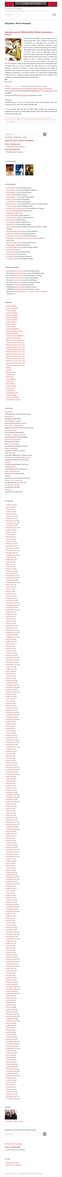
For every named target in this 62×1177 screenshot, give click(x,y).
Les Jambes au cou (12, 197)
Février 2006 (10, 1064)
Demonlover (10, 224)
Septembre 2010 (11, 938)
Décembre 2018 (11, 712)
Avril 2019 (9, 703)
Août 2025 (9, 530)
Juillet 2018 (10, 724)
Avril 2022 (9, 621)
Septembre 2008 (11, 993)
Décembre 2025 (11, 520)
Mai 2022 (9, 619)
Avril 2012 (9, 895)
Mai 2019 (9, 701)
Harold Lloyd (10, 374)
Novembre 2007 (11, 1016)
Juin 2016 (9, 781)
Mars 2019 (9, 705)
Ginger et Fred (18, 282)
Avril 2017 (9, 758)
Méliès (8, 367)
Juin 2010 (9, 945)
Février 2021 (10, 653)
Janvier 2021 (10, 655)
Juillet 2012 (10, 888)
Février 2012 (10, 900)
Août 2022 (9, 612)
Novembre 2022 (11, 605)
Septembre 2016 (11, 774)
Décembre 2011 (11, 904)
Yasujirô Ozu (10, 390)
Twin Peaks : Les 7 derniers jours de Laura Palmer (22, 238)
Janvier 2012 (10, 902)
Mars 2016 (9, 788)
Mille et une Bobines (11, 448)
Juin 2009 (9, 973)
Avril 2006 (9, 1060)
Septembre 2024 (11, 555)
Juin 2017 (9, 753)
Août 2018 (9, 721)
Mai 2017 (9, 756)
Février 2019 (10, 708)
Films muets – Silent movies (14, 425)
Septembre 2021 (11, 637)
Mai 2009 (9, 975)
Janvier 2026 (10, 518)
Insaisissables (10, 192)
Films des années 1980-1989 (15, 358)
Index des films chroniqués (13, 1144)
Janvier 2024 (10, 573)
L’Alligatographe (10, 466)
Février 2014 (10, 845)
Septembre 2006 (11, 1048)
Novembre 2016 (11, 769)
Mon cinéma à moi (11, 430)
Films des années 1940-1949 (15, 349)
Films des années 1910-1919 (15, 342)
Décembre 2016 (11, 767)
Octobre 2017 (10, 744)
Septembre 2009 (11, 966)
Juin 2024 (9, 562)
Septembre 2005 (11, 1075)
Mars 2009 (9, 980)
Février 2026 (10, 516)
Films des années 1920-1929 (15, 345)
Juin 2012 (9, 890)
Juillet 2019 (10, 696)
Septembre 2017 (11, 747)
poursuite (45, 119)
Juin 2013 (9, 863)
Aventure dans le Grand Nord (15, 208)
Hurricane (9, 254)
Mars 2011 (9, 925)
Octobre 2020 (10, 662)
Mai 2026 (9, 509)
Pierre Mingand (27, 88)
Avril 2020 (9, 676)
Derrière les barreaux (13, 233)
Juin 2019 (9, 699)
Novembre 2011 (11, 906)
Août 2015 (9, 804)
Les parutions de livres (13, 399)
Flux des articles (13, 1162)
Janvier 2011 (10, 929)
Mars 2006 (9, 1062)
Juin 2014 (9, 836)
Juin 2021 (9, 644)
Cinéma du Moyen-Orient (14, 331)
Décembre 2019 (11, 685)
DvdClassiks (8, 412)
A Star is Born (10, 188)
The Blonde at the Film (12, 485)
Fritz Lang (9, 377)
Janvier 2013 (10, 874)
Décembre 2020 (11, 657)
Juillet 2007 (10, 1025)
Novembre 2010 (11, 934)
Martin (8, 271)
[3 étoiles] (16, 86)
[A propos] (26, 1114)
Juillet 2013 (9, 861)
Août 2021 (9, 639)
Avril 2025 (9, 539)
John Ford (9, 381)
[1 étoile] (12, 86)
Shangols (8, 462)
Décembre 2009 (11, 959)
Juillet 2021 (10, 642)
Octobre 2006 (10, 1046)
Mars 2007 (9, 1034)
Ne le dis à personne (20, 273)
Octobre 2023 (10, 580)
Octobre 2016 (10, 772)
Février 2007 (10, 1037)
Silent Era (8, 489)
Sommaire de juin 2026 (13, 249)
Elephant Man (11, 245)
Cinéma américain (12, 308)
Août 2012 (9, 886)
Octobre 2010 (10, 936)
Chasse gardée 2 (11, 204)
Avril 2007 (9, 1032)
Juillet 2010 (10, 943)
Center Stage (10, 252)
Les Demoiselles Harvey (14, 247)
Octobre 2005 (10, 1073)
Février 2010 (10, 954)
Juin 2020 (9, 671)
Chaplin (8, 370)
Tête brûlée (10, 215)
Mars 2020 (9, 678)
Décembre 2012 (11, 877)
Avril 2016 (9, 785)
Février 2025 (10, 543)
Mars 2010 (9, 952)
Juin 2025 (9, 534)
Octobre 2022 (10, 607)
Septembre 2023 (11, 582)
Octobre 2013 (10, 854)
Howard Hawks (11, 386)
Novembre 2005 (11, 1071)
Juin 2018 (9, 726)
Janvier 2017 (10, 765)
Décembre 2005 (11, 1069)
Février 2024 (10, 571)
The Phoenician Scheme (14, 231)
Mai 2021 (9, 646)
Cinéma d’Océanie (12, 333)
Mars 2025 (9, 541)
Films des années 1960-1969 (15, 354)
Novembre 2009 (11, 961)
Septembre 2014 (11, 829)
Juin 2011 (9, 918)
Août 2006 (9, 1050)
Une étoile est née (12, 190)
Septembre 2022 (11, 610)
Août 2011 (9, 913)
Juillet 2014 (10, 833)
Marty (8, 220)
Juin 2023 (9, 589)
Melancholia (20, 289)
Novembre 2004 (11, 1098)
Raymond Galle (38, 88)
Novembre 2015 (11, 797)
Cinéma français (26, 118)
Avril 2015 (9, 813)
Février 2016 (10, 790)
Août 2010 (9, 941)
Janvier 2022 (10, 628)
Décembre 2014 (11, 822)
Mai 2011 (9, 920)
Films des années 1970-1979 (15, 356)
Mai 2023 (9, 591)
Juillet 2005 (10, 1080)
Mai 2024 (9, 564)
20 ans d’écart (18, 278)
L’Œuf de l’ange (11, 206)
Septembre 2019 (11, 692)
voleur (54, 119)
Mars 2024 (9, 568)
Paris (32, 119)
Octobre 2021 (10, 635)
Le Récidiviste (10, 201)
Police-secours (11, 199)
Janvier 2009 (10, 984)
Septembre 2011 (11, 911)
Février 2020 (10, 680)
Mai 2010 (9, 948)
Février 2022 (10, 626)
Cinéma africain (11, 306)
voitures (50, 119)
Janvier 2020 (10, 683)
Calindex (7, 476)
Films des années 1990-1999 (15, 361)
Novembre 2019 (11, 687)
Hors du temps (11, 211)
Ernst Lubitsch (11, 379)
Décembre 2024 (11, 548)
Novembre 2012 (11, 879)
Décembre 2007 (11, 1014)
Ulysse (8, 195)
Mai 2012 (9, 893)
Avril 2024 (9, 566)
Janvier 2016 (10, 792)
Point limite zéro (18, 275)
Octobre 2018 (10, 717)
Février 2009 (10, 982)
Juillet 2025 (10, 532)
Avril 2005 (9, 1087)
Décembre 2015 (11, 795)
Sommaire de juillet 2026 (14, 213)
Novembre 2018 (11, 715)
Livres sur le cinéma (12, 397)
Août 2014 (9, 831)
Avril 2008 (9, 1005)
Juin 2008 (9, 1000)
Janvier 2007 (10, 1039)
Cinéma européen (12, 319)
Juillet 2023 (10, 587)
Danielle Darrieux (16, 88)
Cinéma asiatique (11, 313)
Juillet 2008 (10, 998)
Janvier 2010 (10, 957)
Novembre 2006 (11, 1044)
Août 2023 (9, 584)
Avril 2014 (9, 840)
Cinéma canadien (11, 317)
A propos (9, 1121)
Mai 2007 (9, 1030)
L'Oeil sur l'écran (13, 8)
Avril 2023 (9, 594)
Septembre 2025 (11, 527)
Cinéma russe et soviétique (15, 335)
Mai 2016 (9, 783)
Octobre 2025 (10, 525)
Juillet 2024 (10, 559)
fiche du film (13, 91)
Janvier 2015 (10, 820)
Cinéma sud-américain (13, 338)
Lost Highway (10, 222)
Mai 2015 (9, 811)
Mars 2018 (9, 733)
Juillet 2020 (10, 669)
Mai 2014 (9, 838)
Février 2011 (10, 927)
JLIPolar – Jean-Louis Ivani (13, 480)
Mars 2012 (9, 897)
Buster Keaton (11, 372)
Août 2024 (9, 557)
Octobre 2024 (10, 552)
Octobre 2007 (10, 1018)
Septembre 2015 (11, 801)
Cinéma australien (12, 315)
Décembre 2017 (11, 740)
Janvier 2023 (10, 600)
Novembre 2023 (11, 578)
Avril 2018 (9, 731)
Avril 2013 (9, 868)
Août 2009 (9, 968)
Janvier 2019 (10, 710)
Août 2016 (9, 776)
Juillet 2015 (10, 806)
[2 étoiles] (14, 86)
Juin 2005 (9, 1082)
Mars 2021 (9, 651)
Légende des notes (12, 393)
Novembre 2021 (11, 632)
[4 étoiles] (18, 86)
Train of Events (11, 227)
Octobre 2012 (10, 881)
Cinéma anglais (11, 310)
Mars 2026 (9, 514)
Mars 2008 (9, 1007)
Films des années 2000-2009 (15, 363)
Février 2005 (10, 1091)
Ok (54, 14)
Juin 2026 (9, 507)
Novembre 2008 (11, 989)
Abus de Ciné (9, 416)
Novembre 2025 (11, 523)
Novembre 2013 (11, 852)
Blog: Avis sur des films (12, 444)
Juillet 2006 (10, 1053)
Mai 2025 (9, 536)
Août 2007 (9, 1023)
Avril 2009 (9, 977)
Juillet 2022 (10, 614)
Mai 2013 (9, 865)
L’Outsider (9, 258)
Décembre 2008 (11, 986)
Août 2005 (9, 1078)
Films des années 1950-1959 (15, 351)
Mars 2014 (9, 843)
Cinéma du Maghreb (12, 329)
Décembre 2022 (11, 603)
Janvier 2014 (10, 847)
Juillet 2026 (10, 504)
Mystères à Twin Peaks (13, 243)
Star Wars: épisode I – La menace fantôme (27, 291)
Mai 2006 (9, 1057)
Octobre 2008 (10, 991)
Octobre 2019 (10, 689)
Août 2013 (9, 859)
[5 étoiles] (20, 86)
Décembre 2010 (11, 932)
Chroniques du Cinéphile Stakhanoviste (17, 457)
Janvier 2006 (10, 1066)
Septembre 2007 (11, 1021)
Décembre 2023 (11, 575)
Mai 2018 (9, 728)
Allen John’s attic (10, 453)
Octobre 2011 (10, 909)
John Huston (10, 388)
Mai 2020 (9, 673)
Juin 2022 (9, 616)
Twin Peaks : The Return (14, 236)
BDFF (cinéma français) (12, 471)
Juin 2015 (9, 808)
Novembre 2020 (11, 660)
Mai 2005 (9, 1085)
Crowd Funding (11, 395)
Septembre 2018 (11, 719)
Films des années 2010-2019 (15, 365)
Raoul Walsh (10, 383)
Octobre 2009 (10, 964)
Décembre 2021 (11, 630)
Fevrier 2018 (10, 735)
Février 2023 (10, 598)
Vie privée (9, 256)
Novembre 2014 (11, 824)
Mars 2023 (9, 596)
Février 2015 (10, 817)
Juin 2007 (9, 1028)
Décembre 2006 (11, 1041)
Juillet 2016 (10, 779)
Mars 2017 (9, 760)
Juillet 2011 (9, 916)
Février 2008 (10, 1009)
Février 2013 (10, 872)
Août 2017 (9, 749)
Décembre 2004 (11, 1096)
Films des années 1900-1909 (15, 340)
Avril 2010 (9, 950)
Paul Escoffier (47, 88)
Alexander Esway (47, 91)
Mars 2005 (9, 1089)
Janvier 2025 (10, 546)
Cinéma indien (11, 324)
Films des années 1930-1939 (38, 118)
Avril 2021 (9, 648)
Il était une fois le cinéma (13, 439)
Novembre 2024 (11, 550)
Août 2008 (9, 996)
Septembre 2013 (11, 856)
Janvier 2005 (10, 1094)
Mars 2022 (9, 623)
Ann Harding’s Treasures (13, 421)
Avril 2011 (9, 922)
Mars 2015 (9, 815)
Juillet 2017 (9, 751)
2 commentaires (10, 121)
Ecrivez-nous (18, 1121)
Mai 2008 (9, 1002)
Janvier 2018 (10, 737)
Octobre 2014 (10, 827)
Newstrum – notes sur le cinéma (15, 434)
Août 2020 (9, 667)
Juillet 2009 (10, 970)
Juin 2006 (9, 1055)
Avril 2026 (9, 511)
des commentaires (13, 1165)
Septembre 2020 (11, 664)
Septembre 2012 (11, 884)
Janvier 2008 (10, 1012)
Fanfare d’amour (11, 217)
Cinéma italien (11, 326)
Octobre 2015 (10, 799)
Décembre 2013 (11, 849)
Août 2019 (9, 694)
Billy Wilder (35, 91)
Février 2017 (10, 763)
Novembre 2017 (11, 742)
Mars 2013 (9, 870)
